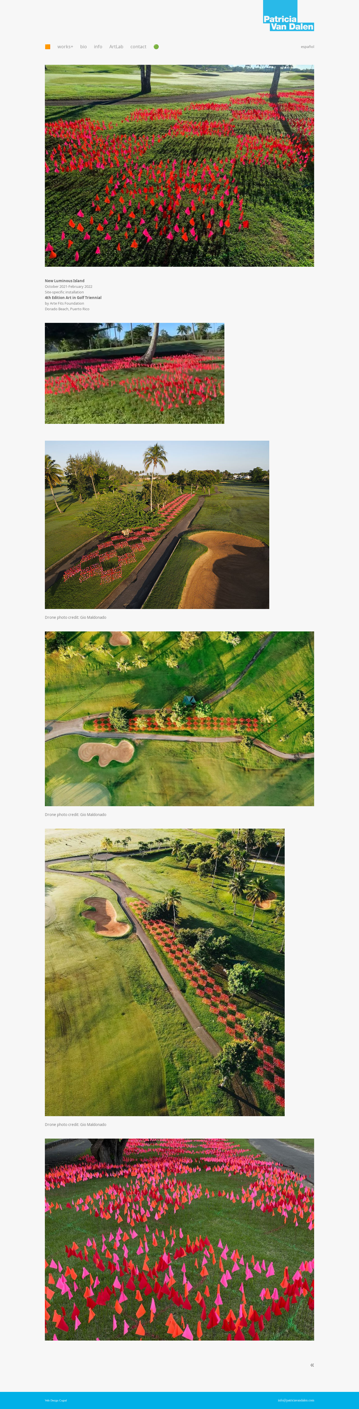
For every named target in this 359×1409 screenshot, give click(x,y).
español (307, 46)
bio (83, 46)
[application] (134, 373)
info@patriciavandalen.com (296, 1400)
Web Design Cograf (56, 1400)
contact (138, 46)
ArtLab (116, 46)
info (98, 46)
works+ (65, 46)
